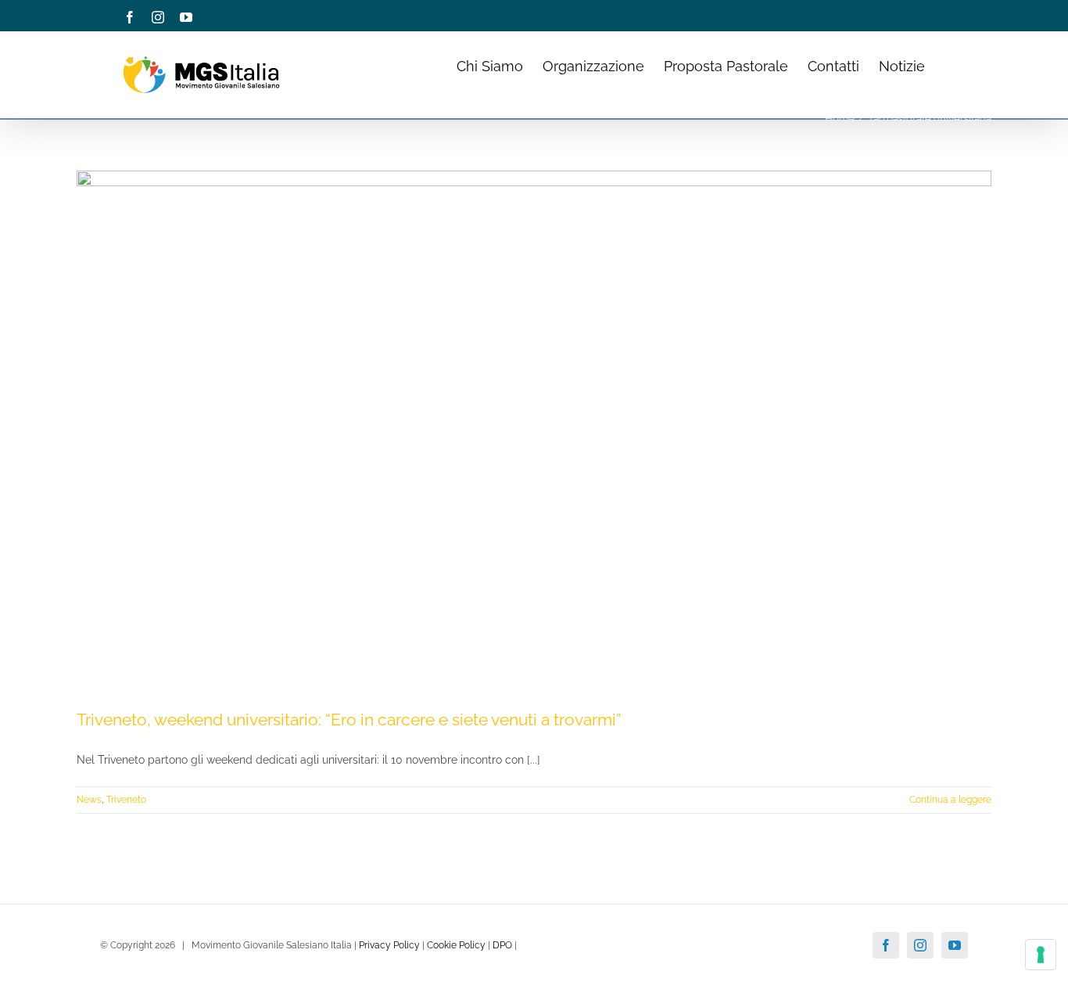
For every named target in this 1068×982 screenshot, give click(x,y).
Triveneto (126, 799)
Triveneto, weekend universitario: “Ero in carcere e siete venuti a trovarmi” (349, 719)
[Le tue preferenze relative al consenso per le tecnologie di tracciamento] (1040, 954)
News (89, 799)
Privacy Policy (389, 945)
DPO (502, 945)
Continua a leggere (950, 799)
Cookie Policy (456, 945)
